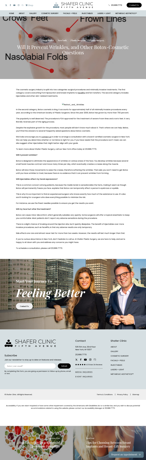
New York (62, 40)
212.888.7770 (81, 354)
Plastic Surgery (96, 40)
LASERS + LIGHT (117, 369)
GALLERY (114, 351)
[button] (29, 5)
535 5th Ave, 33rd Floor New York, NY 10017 (85, 348)
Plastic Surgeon (78, 40)
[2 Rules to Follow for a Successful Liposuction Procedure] (36, 443)
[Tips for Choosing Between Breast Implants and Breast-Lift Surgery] (109, 443)
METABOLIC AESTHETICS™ (122, 374)
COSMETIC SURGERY (120, 356)
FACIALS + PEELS (118, 360)
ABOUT (114, 347)
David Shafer (48, 40)
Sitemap (135, 394)
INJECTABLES (116, 365)
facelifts (81, 92)
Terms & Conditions (105, 394)
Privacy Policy (122, 394)
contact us (46, 136)
